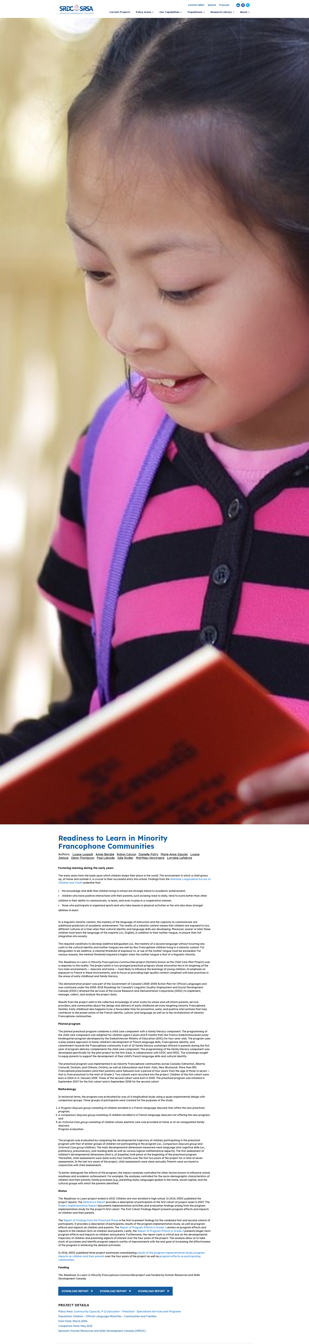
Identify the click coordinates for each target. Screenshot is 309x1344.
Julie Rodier (125, 858)
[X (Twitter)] (248, 5)
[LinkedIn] (238, 5)
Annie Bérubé (105, 854)
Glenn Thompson (82, 858)
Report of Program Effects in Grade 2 (160, 1231)
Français (224, 5)
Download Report (75, 1291)
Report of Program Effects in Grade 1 (143, 1227)
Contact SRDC (196, 5)
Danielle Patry (148, 854)
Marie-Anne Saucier (174, 854)
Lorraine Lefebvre (179, 858)
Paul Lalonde (106, 858)
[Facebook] (243, 5)
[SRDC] (76, 9)
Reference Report (93, 1202)
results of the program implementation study (164, 1252)
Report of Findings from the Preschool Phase (91, 1220)
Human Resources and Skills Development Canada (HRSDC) (108, 1330)
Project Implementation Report (77, 1205)
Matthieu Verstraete (150, 858)
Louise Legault (82, 854)
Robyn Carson (126, 854)
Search (212, 5)
